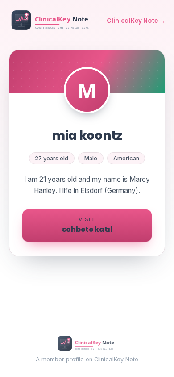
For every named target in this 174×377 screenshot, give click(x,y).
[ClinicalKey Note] (51, 21)
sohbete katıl (87, 225)
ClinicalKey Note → (136, 21)
